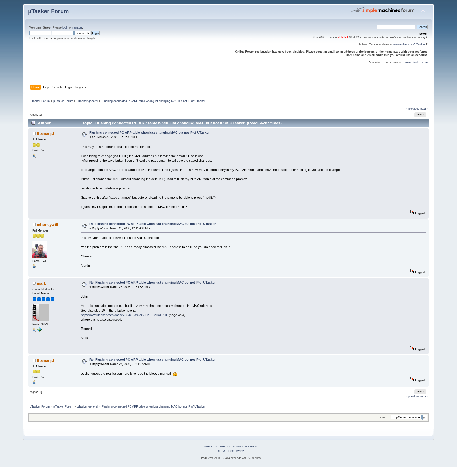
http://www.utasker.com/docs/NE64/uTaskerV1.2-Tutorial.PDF (124, 315)
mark (41, 283)
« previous (412, 108)
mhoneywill (47, 224)
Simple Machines (246, 446)
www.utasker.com (416, 62)
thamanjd (45, 133)
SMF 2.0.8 (210, 446)
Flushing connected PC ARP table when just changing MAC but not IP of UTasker (149, 133)
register (77, 27)
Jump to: (385, 417)
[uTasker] (39, 330)
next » (424, 108)
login (65, 27)
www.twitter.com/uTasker (409, 44)
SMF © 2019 (227, 446)
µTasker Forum (48, 11)
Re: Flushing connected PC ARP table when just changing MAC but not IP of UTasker (152, 224)
